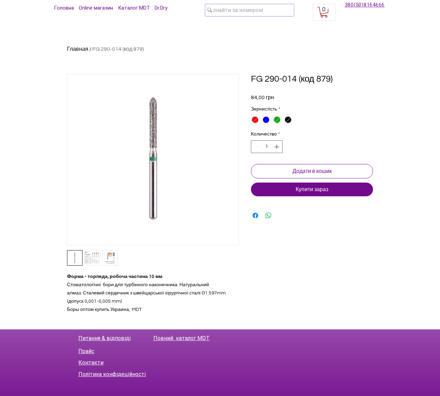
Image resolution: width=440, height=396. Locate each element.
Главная (77, 49)
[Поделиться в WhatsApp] (268, 215)
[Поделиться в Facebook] (255, 215)
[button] (324, 12)
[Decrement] (256, 147)
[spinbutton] (267, 147)
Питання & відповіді (104, 338)
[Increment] (277, 147)
